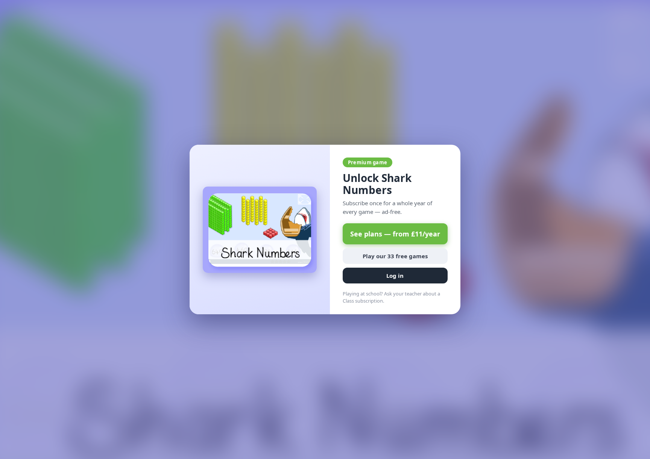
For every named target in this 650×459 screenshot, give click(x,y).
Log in (395, 275)
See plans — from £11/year (395, 233)
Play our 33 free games (395, 256)
